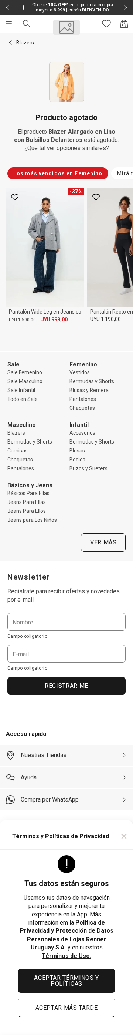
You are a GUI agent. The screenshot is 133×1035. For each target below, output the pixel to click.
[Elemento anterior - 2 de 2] (7, 7)
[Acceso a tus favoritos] (106, 24)
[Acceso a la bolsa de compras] (124, 24)
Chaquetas (82, 408)
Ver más (103, 542)
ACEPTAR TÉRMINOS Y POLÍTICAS (66, 980)
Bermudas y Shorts (91, 381)
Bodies (77, 459)
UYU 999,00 (54, 319)
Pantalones (82, 399)
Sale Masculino (24, 381)
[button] (10, 43)
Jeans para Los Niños (32, 520)
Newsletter (28, 577)
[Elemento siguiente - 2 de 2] (125, 7)
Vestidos (79, 372)
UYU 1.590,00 (22, 319)
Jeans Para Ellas (26, 502)
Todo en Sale (22, 399)
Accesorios (82, 433)
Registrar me (66, 685)
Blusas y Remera (89, 390)
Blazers (16, 433)
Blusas (77, 451)
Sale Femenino (24, 372)
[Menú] (9, 24)
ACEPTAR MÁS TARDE (66, 1007)
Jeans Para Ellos (26, 511)
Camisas (17, 451)
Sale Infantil (21, 390)
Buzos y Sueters (88, 468)
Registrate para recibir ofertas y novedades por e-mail (63, 595)
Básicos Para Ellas (28, 493)
